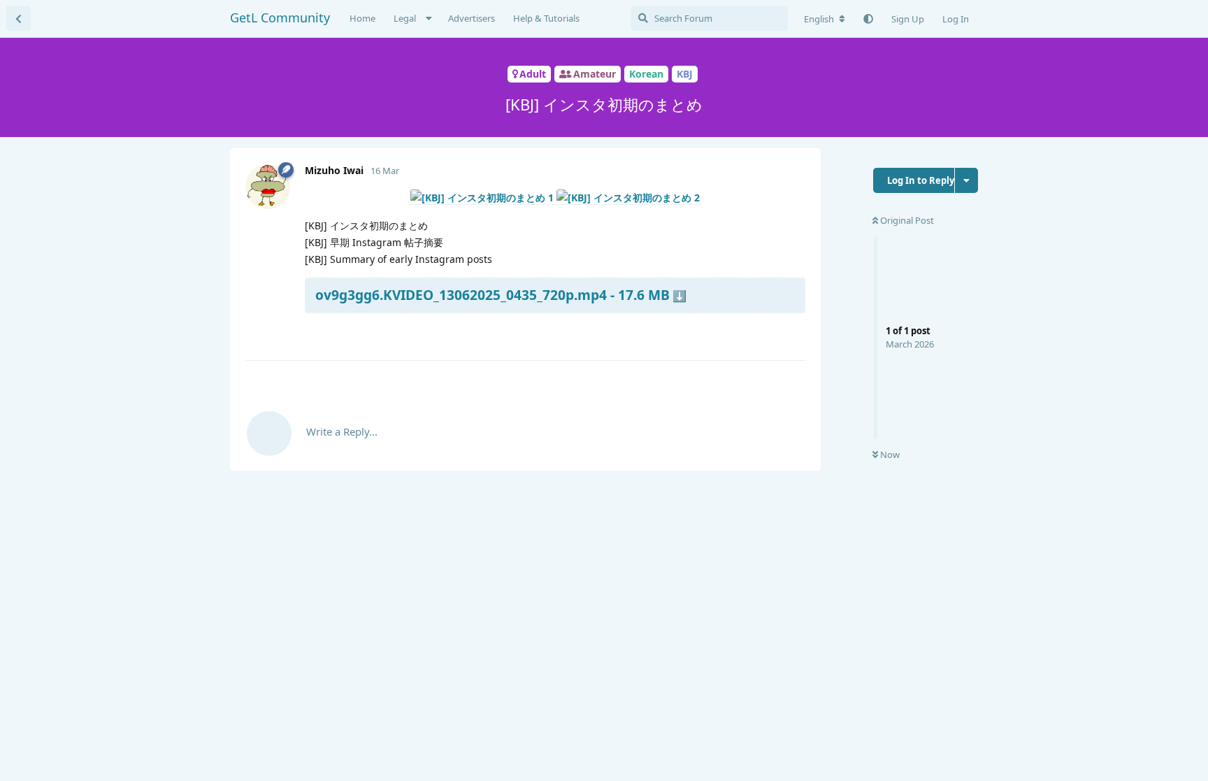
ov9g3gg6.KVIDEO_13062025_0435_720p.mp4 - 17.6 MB (492, 294)
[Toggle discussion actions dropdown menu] (966, 180)
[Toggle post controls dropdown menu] (792, 332)
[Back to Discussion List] (18, 18)
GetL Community (280, 17)
